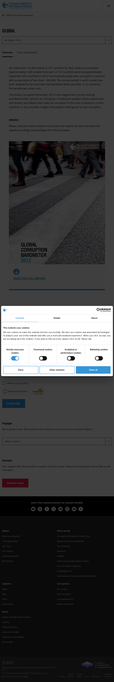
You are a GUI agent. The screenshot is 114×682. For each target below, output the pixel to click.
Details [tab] (57, 318)
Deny (20, 370)
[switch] (43, 358)
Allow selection (57, 370)
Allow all (93, 370)
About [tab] (94, 318)
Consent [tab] (20, 318)
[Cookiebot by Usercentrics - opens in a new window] (98, 310)
